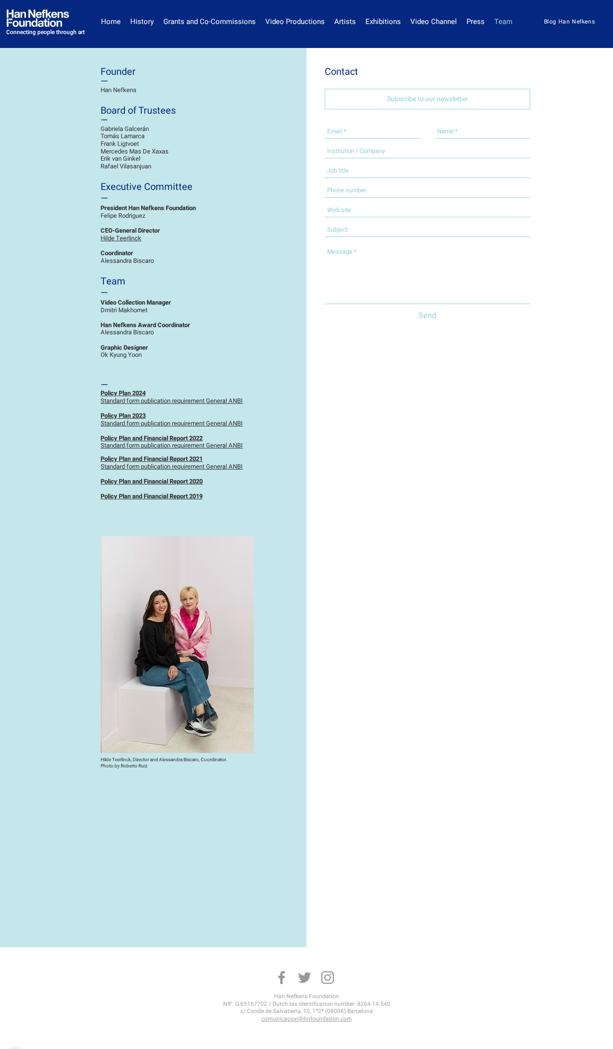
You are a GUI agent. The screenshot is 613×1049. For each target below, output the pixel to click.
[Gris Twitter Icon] (304, 977)
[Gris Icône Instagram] (327, 977)
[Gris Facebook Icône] (281, 977)
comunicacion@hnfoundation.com (306, 1018)
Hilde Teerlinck (121, 238)
